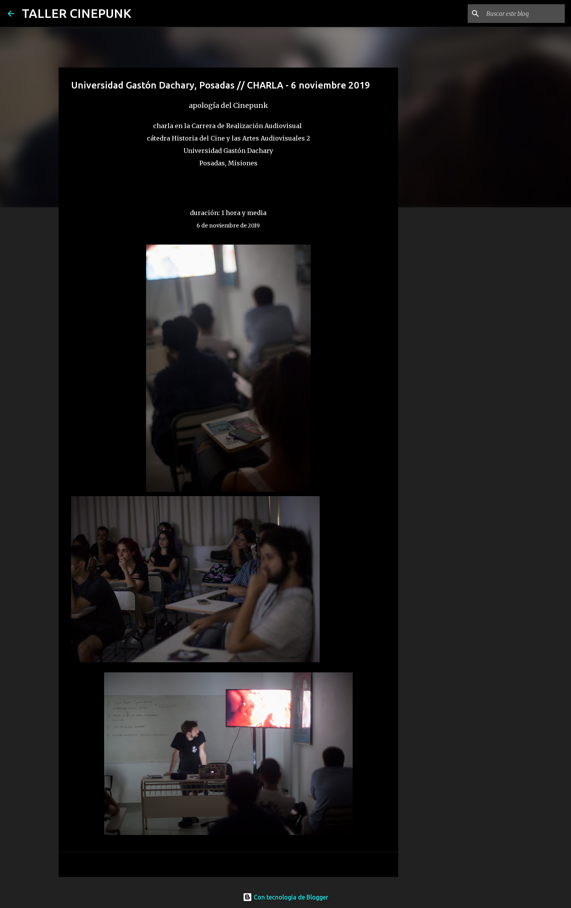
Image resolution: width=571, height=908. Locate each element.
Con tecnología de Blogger (290, 897)
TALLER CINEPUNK (76, 13)
